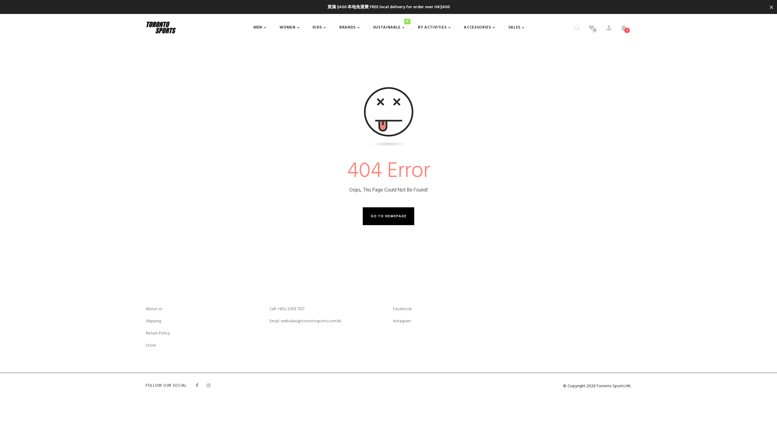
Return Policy (158, 333)
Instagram (402, 320)
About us (154, 308)
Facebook (402, 308)
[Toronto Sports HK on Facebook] (197, 385)
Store (151, 345)
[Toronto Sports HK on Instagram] (208, 385)
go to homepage (388, 216)
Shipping (153, 320)
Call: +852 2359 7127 (287, 308)
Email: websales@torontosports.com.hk (305, 320)
